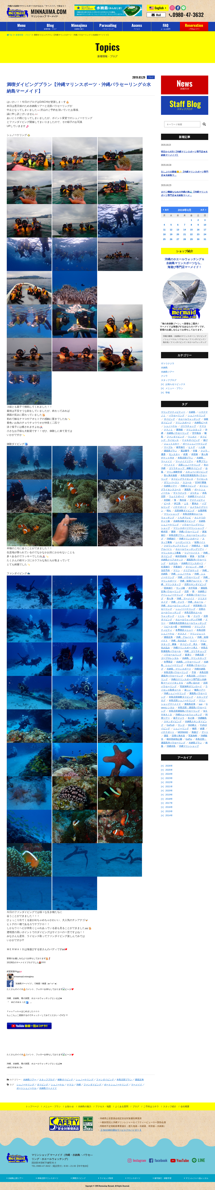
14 (184, 229)
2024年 (169, 774)
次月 (202, 210)
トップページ (32, 1106)
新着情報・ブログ (23, 35)
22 (191, 234)
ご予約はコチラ (151, 1106)
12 (171, 229)
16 (198, 229)
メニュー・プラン (174, 388)
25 (164, 239)
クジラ (164, 376)
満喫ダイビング (79, 1178)
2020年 (169, 790)
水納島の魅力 (84, 1106)
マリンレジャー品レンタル (197, 1178)
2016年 (169, 807)
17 (205, 229)
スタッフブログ (168, 380)
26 (171, 239)
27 (178, 239)
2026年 (169, 765)
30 (198, 239)
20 (178, 234)
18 (164, 234)
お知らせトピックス (175, 384)
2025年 (169, 770)
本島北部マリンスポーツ (47, 1178)
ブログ (136, 1106)
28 (184, 239)
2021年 (169, 786)
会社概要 (185, 1106)
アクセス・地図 (103, 1106)
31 (205, 239)
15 (191, 229)
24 (205, 234)
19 (171, 234)
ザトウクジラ (167, 363)
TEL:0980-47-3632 (41, 1166)
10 (205, 225)
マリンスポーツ (133, 1178)
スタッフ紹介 (169, 1106)
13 (178, 229)
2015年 (169, 811)
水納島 (164, 367)
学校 (167, 392)
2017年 (169, 803)
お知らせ (69, 1106)
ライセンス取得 (106, 1178)
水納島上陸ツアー (15, 1178)
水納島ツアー (167, 372)
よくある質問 (121, 1106)
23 (198, 234)
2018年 (169, 799)
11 (164, 229)
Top (10, 35)
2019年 (169, 794)
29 (191, 239)
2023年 (169, 778)
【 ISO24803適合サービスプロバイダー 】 (121, 1130)
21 (184, 234)
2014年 (169, 815)
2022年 (169, 782)
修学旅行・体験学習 (162, 1178)
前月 (167, 210)
